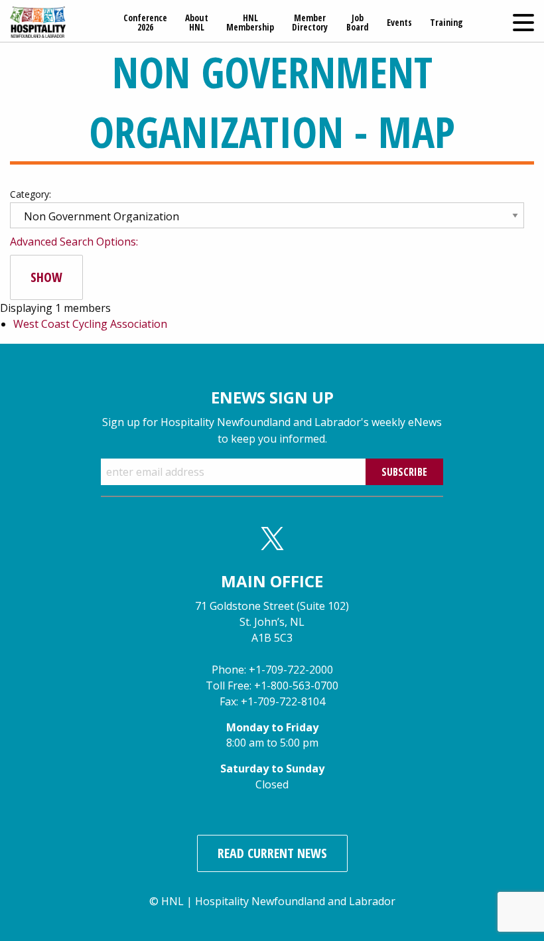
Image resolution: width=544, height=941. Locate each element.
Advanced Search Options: (74, 241)
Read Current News (272, 853)
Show (46, 277)
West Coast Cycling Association (90, 324)
